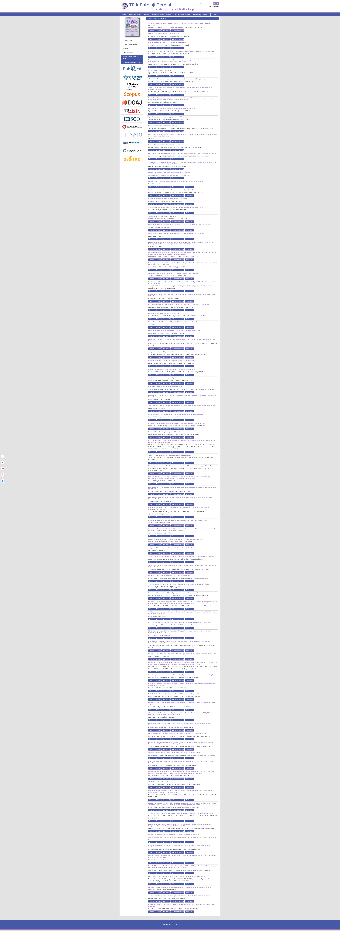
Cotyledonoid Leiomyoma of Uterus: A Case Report (164, 313)
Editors (146, 14)
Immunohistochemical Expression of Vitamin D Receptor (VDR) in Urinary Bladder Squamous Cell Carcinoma (179, 846)
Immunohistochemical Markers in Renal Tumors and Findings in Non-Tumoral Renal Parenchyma (179, 225)
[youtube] (3, 468)
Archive (125, 49)
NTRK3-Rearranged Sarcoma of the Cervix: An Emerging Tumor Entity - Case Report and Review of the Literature (181, 905)
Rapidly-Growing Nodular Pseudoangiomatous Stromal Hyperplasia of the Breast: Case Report (178, 304)
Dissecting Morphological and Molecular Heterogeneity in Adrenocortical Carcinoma (175, 539)
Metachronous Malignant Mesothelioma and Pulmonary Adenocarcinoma (171, 369)
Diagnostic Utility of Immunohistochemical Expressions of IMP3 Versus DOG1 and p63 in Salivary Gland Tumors (181, 703)
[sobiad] (132, 158)
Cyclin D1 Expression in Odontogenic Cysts (162, 378)
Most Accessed (128, 53)
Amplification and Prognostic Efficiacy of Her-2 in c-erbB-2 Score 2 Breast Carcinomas (176, 233)
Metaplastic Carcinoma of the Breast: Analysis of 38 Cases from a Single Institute (174, 694)
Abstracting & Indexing (200, 14)
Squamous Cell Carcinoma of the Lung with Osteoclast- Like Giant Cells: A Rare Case (175, 207)
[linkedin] (3, 481)
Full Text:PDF (167, 30)
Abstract (152, 30)
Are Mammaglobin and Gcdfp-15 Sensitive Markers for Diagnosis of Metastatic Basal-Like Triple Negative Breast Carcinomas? (182, 396)
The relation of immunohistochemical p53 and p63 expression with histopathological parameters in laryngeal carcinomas (180, 88)
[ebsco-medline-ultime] (132, 119)
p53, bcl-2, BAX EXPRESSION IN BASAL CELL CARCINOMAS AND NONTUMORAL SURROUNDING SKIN (181, 51)
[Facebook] (3, 456)
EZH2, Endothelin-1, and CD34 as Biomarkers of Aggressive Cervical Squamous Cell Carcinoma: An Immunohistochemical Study (180, 631)
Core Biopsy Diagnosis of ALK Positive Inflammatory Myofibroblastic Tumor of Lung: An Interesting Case (181, 675)
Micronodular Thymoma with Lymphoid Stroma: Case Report (167, 198)
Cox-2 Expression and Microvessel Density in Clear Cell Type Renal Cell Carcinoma (175, 190)
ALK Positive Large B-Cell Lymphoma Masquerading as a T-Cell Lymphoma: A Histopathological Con (180, 887)
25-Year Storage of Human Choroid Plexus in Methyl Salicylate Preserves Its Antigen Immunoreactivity (181, 813)
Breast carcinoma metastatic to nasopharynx (162, 126)
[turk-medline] (132, 142)
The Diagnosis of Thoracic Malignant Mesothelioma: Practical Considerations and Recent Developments (181, 406)
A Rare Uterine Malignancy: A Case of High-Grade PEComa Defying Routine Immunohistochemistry (180, 896)
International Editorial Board (161, 14)
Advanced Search (214, 6)
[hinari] (132, 134)
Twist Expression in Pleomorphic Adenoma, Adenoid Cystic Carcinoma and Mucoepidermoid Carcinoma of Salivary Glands (182, 566)
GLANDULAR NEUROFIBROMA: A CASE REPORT (163, 34)
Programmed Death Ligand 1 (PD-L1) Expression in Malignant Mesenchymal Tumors (175, 593)
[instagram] (3, 475)
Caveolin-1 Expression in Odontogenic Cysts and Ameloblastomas (169, 455)
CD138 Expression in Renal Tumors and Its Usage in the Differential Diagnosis (173, 273)
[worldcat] (132, 150)
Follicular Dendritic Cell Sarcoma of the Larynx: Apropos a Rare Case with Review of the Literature (180, 622)
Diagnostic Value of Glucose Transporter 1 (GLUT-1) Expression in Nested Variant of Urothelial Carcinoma (182, 654)
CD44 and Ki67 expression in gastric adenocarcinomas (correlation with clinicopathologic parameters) (181, 79)
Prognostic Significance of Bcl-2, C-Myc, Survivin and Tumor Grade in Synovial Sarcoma (176, 423)
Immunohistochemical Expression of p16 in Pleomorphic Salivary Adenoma (172, 360)
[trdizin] (132, 111)
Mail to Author (190, 186)
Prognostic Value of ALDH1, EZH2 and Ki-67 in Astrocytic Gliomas (169, 575)
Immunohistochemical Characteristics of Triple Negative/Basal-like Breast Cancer (174, 331)
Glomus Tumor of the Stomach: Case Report (162, 216)
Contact (214, 14)
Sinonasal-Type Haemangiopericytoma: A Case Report (165, 432)
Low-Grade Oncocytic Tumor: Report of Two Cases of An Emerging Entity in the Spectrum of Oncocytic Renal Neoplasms (181, 762)
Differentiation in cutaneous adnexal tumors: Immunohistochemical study (172, 108)
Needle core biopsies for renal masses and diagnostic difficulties (169, 172)
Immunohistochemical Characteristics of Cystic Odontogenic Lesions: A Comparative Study (177, 520)
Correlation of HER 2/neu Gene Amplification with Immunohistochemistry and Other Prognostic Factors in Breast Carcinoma (182, 282)
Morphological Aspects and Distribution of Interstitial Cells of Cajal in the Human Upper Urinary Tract (180, 466)
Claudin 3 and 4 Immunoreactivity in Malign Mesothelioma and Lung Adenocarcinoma (175, 181)
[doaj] (132, 102)
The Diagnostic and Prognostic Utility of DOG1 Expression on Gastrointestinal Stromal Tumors (178, 584)
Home (124, 14)
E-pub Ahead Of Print (130, 45)
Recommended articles (178, 30)
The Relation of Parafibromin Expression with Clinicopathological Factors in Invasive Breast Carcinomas (181, 556)
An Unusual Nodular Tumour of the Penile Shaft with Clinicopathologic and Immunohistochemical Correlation (179, 724)
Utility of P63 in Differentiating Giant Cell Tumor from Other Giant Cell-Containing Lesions (177, 733)
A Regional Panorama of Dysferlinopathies (162, 352)
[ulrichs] (132, 127)
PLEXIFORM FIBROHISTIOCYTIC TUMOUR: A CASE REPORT (167, 42)
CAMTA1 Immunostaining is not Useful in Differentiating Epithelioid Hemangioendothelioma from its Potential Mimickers (180, 498)
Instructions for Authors (182, 14)
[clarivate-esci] (132, 86)
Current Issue (127, 41)
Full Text (159, 30)
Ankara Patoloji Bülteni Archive (132, 62)
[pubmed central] (132, 77)
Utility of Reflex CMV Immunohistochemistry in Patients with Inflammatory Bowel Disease (177, 876)
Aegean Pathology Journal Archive (130, 57)
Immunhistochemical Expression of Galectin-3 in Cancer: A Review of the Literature (175, 322)
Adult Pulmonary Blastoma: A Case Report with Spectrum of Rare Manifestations (174, 834)
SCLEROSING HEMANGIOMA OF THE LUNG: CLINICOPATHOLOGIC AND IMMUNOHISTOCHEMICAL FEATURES (179, 24)
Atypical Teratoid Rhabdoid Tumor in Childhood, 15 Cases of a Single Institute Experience (176, 414)
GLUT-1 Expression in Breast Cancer (160, 782)
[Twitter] (3, 462)
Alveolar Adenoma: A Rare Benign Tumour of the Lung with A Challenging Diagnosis (175, 752)
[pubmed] (132, 68)
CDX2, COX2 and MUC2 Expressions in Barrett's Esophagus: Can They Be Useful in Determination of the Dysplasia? (181, 340)
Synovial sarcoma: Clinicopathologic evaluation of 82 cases (167, 117)
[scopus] (132, 94)
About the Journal (135, 14)
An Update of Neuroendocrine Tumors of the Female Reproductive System (172, 548)
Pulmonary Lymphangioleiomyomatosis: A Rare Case (165, 387)
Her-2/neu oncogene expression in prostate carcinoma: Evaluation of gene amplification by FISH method (182, 153)
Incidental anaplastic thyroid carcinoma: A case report (165, 145)
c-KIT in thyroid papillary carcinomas (160, 70)
